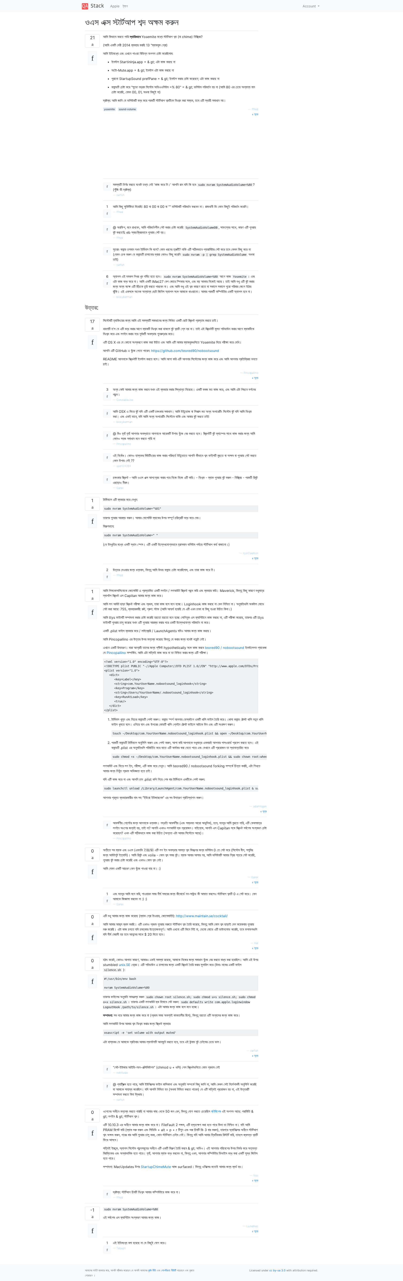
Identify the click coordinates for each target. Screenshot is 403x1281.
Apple (114, 6)
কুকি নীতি (152, 1270)
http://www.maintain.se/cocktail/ (202, 916)
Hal (256, 943)
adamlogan (260, 806)
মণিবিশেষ (216, 1111)
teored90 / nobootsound (225, 648)
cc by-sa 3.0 (277, 1270)
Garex (119, 487)
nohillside (122, 1072)
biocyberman (124, 296)
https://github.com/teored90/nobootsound (185, 351)
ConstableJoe (124, 399)
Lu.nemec (252, 1226)
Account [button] (310, 6)
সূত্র (255, 114)
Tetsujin (121, 1248)
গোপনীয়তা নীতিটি (168, 1270)
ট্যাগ (125, 6)
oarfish (120, 195)
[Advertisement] (180, 145)
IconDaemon (250, 553)
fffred (255, 109)
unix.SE (125, 965)
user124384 (123, 465)
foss (255, 1175)
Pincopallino (251, 372)
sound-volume (127, 109)
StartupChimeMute (156, 1167)
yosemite (109, 109)
